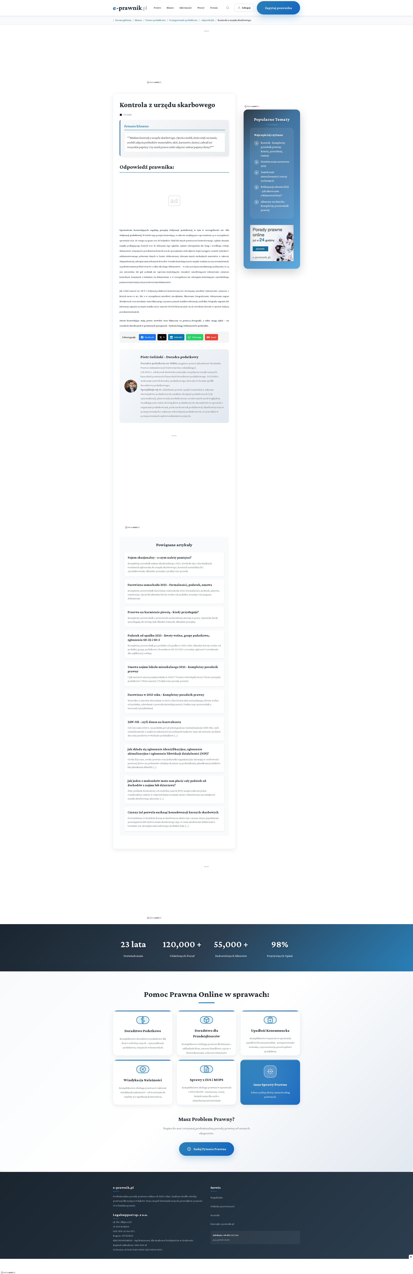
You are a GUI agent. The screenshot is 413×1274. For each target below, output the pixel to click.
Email (213, 337)
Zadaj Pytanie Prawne (209, 1149)
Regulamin (217, 1197)
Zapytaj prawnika (278, 8)
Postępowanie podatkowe (183, 20)
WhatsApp (196, 337)
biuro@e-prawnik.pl (222, 1223)
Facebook (149, 337)
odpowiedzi (207, 20)
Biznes (170, 7)
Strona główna (123, 20)
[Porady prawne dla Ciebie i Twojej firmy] (272, 260)
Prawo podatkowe (156, 20)
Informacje (185, 7)
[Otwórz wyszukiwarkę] (227, 7)
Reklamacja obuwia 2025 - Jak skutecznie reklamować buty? (275, 191)
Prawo (157, 7)
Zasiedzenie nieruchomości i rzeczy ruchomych (274, 176)
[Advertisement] (206, 56)
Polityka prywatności (223, 1206)
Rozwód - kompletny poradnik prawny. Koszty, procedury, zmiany (273, 149)
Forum (214, 7)
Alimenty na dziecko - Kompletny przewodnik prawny (275, 206)
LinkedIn (178, 337)
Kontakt (215, 1215)
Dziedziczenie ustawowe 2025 (275, 163)
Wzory (201, 7)
